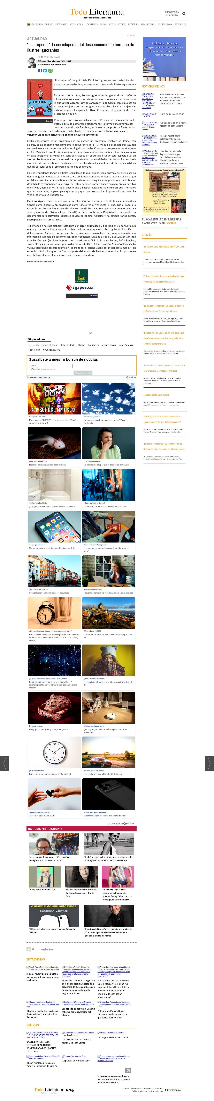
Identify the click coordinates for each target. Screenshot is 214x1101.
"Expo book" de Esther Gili (42, 890)
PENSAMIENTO (92, 24)
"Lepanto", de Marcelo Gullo (76, 1060)
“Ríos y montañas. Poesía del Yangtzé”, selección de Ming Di (41, 1064)
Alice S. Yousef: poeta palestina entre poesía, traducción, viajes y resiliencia (42, 977)
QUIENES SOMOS (165, 24)
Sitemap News (148, 1089)
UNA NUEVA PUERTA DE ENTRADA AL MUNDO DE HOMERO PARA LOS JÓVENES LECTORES (41, 1046)
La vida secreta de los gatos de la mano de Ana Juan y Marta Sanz (81, 893)
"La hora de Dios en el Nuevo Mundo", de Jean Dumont (76, 1041)
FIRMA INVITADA (148, 24)
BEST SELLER (180, 24)
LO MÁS (147, 235)
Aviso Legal (159, 1091)
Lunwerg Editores (49, 345)
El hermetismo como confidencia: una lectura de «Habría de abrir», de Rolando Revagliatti (114, 1079)
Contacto (126, 1089)
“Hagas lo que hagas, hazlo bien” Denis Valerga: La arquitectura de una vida (42, 1014)
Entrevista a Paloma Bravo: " (112, 1014)
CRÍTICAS (49, 24)
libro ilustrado (68, 345)
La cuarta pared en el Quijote (156, 394)
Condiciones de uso (48, 369)
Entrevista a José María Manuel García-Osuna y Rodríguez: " (113, 989)
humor (81, 345)
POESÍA (103, 24)
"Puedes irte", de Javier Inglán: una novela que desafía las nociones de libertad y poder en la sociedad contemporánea (171, 157)
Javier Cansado (108, 345)
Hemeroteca (159, 1089)
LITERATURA (133, 24)
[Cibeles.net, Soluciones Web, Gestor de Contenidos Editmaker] (173, 1090)
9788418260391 (51, 350)
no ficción (34, 345)
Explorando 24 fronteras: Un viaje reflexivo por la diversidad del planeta (78, 1012)
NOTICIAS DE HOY (153, 86)
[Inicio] (28, 24)
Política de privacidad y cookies (143, 1091)
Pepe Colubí (34, 350)
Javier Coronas (126, 345)
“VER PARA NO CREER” (172, 114)
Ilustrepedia (93, 345)
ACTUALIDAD (37, 24)
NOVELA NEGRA (76, 24)
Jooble (171, 223)
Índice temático (136, 1089)
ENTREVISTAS (61, 24)
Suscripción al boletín (172, 13)
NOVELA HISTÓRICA (117, 24)
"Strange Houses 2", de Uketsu (113, 1037)
